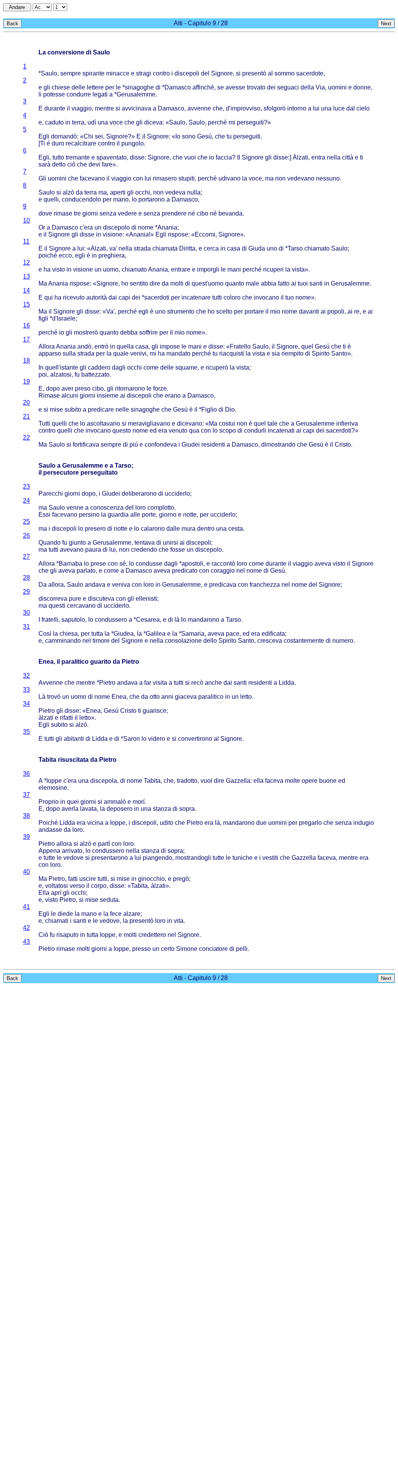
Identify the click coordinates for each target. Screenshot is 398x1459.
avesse (235, 87)
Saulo (49, 73)
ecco (65, 255)
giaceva (186, 696)
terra (78, 122)
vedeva (175, 192)
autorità (96, 297)
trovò (54, 696)
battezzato (95, 374)
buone (328, 780)
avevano (72, 549)
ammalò (115, 801)
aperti (118, 192)
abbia (268, 283)
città (347, 157)
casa (233, 248)
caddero (99, 367)
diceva (153, 122)
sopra (187, 808)
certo (168, 948)
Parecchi (50, 493)
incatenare (196, 297)
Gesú (204, 136)
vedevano (300, 178)
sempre (70, 73)
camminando (63, 640)
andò (84, 346)
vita (178, 920)
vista (298, 269)
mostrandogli (193, 857)
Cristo (343, 444)
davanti (309, 311)
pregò (181, 878)
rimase (63, 213)
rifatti (66, 717)
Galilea (156, 633)
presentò (254, 73)
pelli (242, 948)
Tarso (295, 248)
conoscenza (107, 507)
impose (170, 346)
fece (116, 913)
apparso (49, 353)
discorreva (52, 598)
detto (59, 164)
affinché (203, 87)
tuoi (303, 283)
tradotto (187, 780)
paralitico (210, 696)
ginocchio (151, 878)
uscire (87, 878)
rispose (178, 234)
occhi (142, 192)
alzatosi (61, 374)
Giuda (256, 248)
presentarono (109, 857)
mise (56, 409)
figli (43, 318)
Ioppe (54, 780)
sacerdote (309, 73)
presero (95, 528)
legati (100, 94)
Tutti (44, 423)
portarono (151, 199)
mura (189, 528)
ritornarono (130, 388)
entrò (101, 346)
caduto (54, 122)
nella (333, 157)
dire (155, 283)
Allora (46, 346)
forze (160, 388)
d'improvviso (243, 108)
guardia (118, 514)
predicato (184, 570)
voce (116, 122)
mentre (104, 108)
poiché (47, 255)
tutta (97, 633)
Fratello (240, 346)
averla (70, 808)
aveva (322, 563)
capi (124, 297)
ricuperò (217, 367)
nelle (122, 409)
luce (339, 108)
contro (161, 73)
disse (137, 157)
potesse (54, 94)
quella (125, 346)
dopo (53, 388)
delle (78, 87)
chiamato (317, 248)
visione (112, 234)
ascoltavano (103, 423)
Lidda (286, 682)
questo (121, 430)
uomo (111, 269)
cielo (363, 108)
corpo (98, 885)
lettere (95, 87)
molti (176, 283)
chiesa (68, 633)
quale (121, 353)
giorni (90, 213)
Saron (131, 738)
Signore (222, 73)
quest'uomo (207, 283)
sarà (44, 164)
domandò (64, 136)
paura (93, 549)
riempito (292, 353)
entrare (180, 269)
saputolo (73, 619)
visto (58, 269)
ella (258, 780)
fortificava (86, 444)
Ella (43, 892)
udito (166, 822)
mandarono (203, 619)
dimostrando (278, 444)
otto (155, 696)
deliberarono (139, 493)
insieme (108, 395)
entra (318, 157)
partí (104, 843)
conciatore (213, 948)
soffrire (148, 332)
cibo (202, 213)
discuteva (101, 598)
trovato (256, 87)
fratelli (50, 619)
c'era (86, 227)
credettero (152, 934)
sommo (284, 73)
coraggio (223, 570)
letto (246, 696)
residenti (213, 444)
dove (45, 213)
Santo (339, 353)
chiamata (165, 248)
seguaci (288, 87)
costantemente (304, 640)
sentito (139, 283)
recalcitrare (81, 143)
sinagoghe (139, 87)
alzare (131, 913)
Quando (49, 542)
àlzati (45, 717)
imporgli (208, 269)
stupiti (186, 178)
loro (140, 507)
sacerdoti (156, 297)
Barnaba (70, 563)
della (307, 87)
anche (213, 682)
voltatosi (56, 885)
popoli (335, 311)
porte (149, 514)
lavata (88, 808)
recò (197, 682)
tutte (49, 857)
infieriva (347, 423)
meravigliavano (149, 423)
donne (362, 87)
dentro (206, 528)
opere (310, 780)
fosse (177, 549)
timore (101, 640)
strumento (180, 311)
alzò (68, 192)
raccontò (223, 563)
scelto (224, 311)
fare (107, 164)
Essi (44, 514)
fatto (284, 283)
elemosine (52, 787)
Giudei (191, 444)
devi (94, 164)
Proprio (48, 801)
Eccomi (205, 234)
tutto (58, 157)
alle (135, 514)
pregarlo (310, 822)
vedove (73, 857)
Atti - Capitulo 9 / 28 (201, 23)
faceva (274, 780)
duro (58, 143)
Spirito (321, 353)
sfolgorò (275, 108)
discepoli (187, 73)
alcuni (69, 395)
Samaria (192, 633)
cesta (235, 528)
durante (54, 108)
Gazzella (238, 780)
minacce (117, 73)
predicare (101, 409)
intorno (296, 108)
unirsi (170, 542)
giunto (77, 542)
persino (89, 514)
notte (190, 514)
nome (146, 227)
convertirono (195, 738)
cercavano (81, 605)
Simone (186, 948)
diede (65, 913)
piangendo (157, 857)
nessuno (328, 178)
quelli (51, 199)
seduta (109, 899)
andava (95, 584)
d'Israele (63, 318)
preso (83, 388)
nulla (194, 192)
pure (75, 598)
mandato (178, 353)
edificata (273, 633)
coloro (232, 297)
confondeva (161, 444)
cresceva (269, 640)
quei (73, 801)
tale (272, 423)
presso (141, 948)
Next (386, 23)
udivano (229, 178)
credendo (144, 549)
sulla (69, 353)
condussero (111, 619)
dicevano (189, 423)
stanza (162, 808)
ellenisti (146, 598)
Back (12, 23)
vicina (95, 822)
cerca (211, 248)
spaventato (111, 157)
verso (77, 885)
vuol (206, 780)
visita (160, 682)
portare (254, 311)
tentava (144, 542)
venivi (138, 353)
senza (108, 213)
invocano (266, 297)
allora (56, 584)
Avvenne (50, 682)
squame (186, 367)
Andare (17, 7)
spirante (93, 73)
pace (232, 633)
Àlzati (300, 157)
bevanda (230, 213)
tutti (217, 297)
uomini (337, 87)
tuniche (242, 857)
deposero (119, 808)
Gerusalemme (136, 94)
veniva (121, 584)
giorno (167, 514)
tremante (78, 157)
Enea (119, 696)
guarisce (154, 710)
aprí (56, 892)
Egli (43, 136)
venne (75, 507)
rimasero (165, 178)
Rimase (49, 395)
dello (210, 640)
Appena (49, 850)
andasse (50, 829)
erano (173, 395)
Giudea (123, 633)
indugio (363, 822)
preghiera (111, 255)
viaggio (82, 108)
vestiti (270, 857)
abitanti (74, 738)
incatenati (281, 430)
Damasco (177, 87)
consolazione (183, 640)
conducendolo (81, 199)
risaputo (67, 934)
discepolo (116, 227)
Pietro (107, 682)
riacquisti (231, 353)
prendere (174, 213)
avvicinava (136, 108)
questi (57, 605)
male (252, 283)
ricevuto (74, 297)
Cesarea (148, 619)
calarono (153, 528)
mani (234, 269)
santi (316, 283)
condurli (255, 430)
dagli (119, 367)
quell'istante (61, 367)
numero (342, 640)
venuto (178, 430)
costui (227, 423)
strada (142, 248)
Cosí (44, 633)
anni (167, 696)
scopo (227, 430)
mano (121, 199)
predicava (222, 584)
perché (217, 122)
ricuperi (273, 269)
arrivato (72, 850)
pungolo (132, 143)
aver (67, 388)
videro (156, 738)
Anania (167, 227)
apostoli (192, 563)
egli (80, 255)
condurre (78, 94)
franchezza (265, 584)
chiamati (56, 920)
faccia (224, 157)
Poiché (48, 822)
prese (98, 563)
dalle (173, 528)
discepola (103, 780)
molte (292, 780)
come (151, 367)
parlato (86, 570)
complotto (160, 507)
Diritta (187, 248)
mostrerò (86, 332)
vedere (127, 213)
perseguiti (250, 122)
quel (307, 346)
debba (129, 332)
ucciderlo (177, 493)
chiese (61, 87)
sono (189, 136)
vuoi (190, 157)
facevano (92, 178)
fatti (73, 878)
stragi (143, 73)
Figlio (209, 409)
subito (73, 409)
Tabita (152, 780)
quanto (234, 283)
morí (139, 801)
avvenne (199, 108)
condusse (149, 563)
